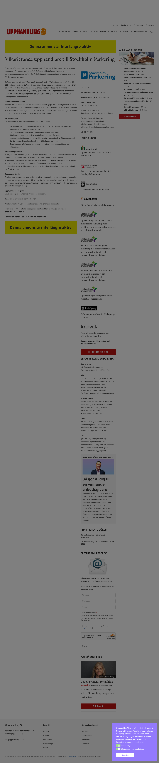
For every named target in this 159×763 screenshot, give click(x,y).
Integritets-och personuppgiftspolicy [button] (130, 742)
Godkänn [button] (125, 755)
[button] (144, 755)
